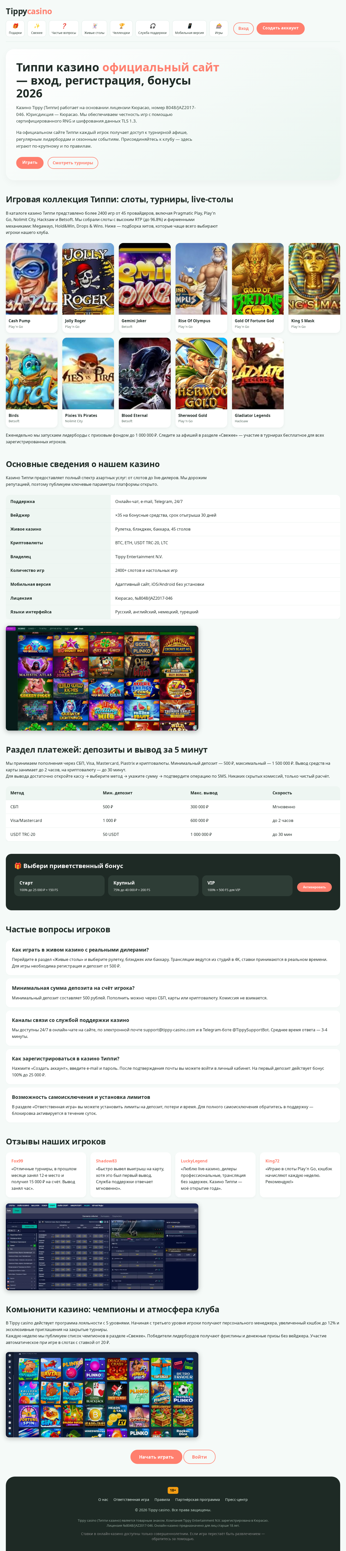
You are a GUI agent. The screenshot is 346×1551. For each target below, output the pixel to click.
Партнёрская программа (197, 1499)
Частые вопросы (64, 28)
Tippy (29, 11)
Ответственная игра (131, 1499)
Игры (219, 28)
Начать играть (156, 1457)
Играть (29, 162)
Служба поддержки (152, 28)
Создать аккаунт (281, 28)
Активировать (314, 887)
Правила (162, 1499)
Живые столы (94, 28)
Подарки (15, 28)
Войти (199, 1457)
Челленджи (121, 28)
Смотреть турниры (73, 163)
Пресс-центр (236, 1499)
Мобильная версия (189, 28)
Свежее (37, 28)
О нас (103, 1499)
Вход (243, 28)
